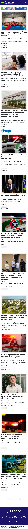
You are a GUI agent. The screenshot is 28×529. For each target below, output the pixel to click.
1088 (17, 500)
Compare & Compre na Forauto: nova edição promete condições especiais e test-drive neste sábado (13, 478)
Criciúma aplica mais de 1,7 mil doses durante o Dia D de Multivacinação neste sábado (12, 74)
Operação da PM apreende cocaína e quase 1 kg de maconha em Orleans (11, 437)
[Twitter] (14, 522)
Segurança (4, 169)
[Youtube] (16, 522)
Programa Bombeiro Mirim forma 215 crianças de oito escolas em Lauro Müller (14, 34)
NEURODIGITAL (19, 528)
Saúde (4, 84)
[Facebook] (11, 522)
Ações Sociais (4, 290)
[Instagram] (9, 522)
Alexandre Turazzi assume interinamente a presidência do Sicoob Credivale (13, 397)
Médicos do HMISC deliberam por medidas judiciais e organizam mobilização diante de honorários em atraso (14, 113)
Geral (4, 45)
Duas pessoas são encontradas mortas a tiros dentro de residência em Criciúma (13, 357)
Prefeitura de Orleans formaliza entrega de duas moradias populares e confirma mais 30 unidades (13, 277)
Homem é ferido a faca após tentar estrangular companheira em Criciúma (13, 158)
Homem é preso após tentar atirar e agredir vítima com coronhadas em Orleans (12, 236)
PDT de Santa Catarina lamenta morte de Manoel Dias (13, 197)
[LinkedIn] (18, 522)
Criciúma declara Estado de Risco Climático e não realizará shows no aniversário (14, 318)
